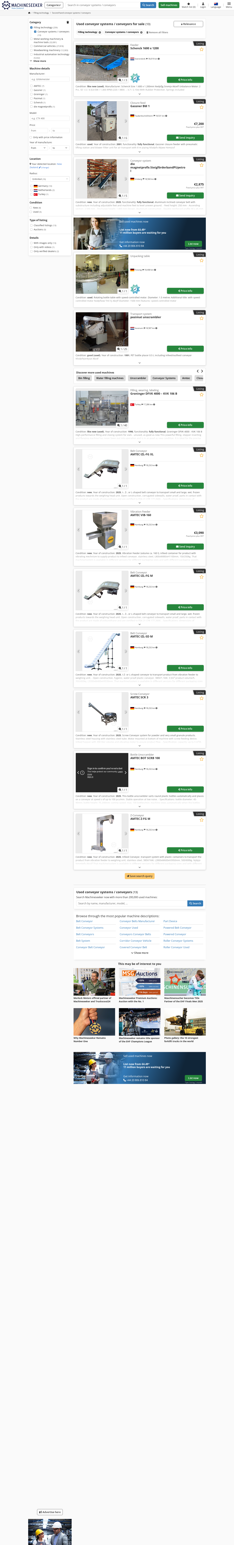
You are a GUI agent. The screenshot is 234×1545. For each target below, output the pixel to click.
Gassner (40, 90)
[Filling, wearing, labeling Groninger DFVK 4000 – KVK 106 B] (102, 408)
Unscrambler (138, 378)
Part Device (170, 921)
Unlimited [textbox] (39, 179)
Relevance (189, 24)
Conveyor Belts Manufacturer (137, 921)
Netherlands (46, 190)
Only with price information (48, 137)
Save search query (140, 876)
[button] (229, 5)
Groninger (41, 94)
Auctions (40, 229)
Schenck (40, 102)
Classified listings (45, 225)
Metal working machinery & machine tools (48, 40)
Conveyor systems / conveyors (53, 33)
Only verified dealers (46, 251)
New (37, 207)
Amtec (186, 378)
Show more (141, 953)
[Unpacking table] (102, 274)
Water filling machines (110, 378)
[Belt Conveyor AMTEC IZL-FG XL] (102, 469)
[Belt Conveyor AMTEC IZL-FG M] (102, 590)
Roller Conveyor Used (176, 947)
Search (149, 5)
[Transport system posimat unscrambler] (102, 332)
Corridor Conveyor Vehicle (135, 940)
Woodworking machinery (51, 50)
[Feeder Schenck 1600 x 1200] (102, 63)
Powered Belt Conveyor (177, 927)
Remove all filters (158, 32)
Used (37, 211)
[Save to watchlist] (201, 49)
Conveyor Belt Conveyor (90, 947)
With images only (45, 242)
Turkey (43, 194)
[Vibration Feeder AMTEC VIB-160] (102, 529)
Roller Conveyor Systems (178, 940)
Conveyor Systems (164, 378)
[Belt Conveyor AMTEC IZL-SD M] (102, 651)
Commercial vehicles (49, 46)
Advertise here (51, 1512)
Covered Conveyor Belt (133, 947)
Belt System (83, 940)
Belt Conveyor (84, 921)
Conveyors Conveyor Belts (135, 934)
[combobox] (50, 179)
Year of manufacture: (41, 142)
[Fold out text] (139, 93)
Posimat (39, 98)
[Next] (125, 63)
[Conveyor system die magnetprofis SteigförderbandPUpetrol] (102, 178)
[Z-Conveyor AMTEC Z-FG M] (102, 833)
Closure (201, 378)
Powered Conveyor (174, 934)
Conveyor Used (129, 927)
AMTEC (39, 85)
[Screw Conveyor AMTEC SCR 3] (102, 712)
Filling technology (46, 27)
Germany (45, 185)
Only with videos (44, 247)
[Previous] (78, 63)
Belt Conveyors (85, 934)
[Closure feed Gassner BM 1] (102, 120)
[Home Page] (29, 12)
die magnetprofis (44, 106)
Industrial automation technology (51, 56)
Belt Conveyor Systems (89, 927)
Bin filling (84, 378)
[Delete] (99, 32)
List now (193, 244)
